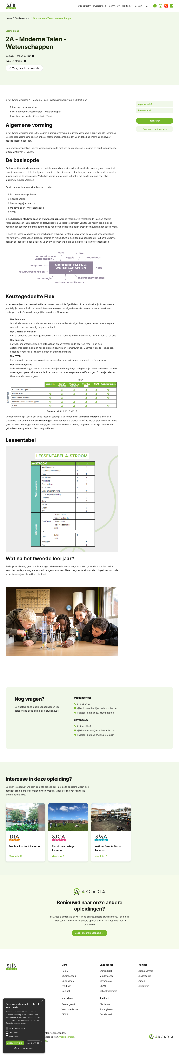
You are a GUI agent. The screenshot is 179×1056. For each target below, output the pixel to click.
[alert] (24, 1025)
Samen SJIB (106, 970)
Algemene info (145, 104)
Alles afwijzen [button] (34, 1043)
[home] (11, 5)
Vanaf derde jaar (70, 1009)
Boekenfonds (144, 975)
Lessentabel (144, 110)
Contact (138, 6)
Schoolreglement (108, 991)
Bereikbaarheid (145, 970)
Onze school (68, 981)
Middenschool (107, 975)
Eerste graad (68, 1004)
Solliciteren (143, 986)
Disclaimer (105, 1004)
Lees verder (21, 1023)
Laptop (141, 981)
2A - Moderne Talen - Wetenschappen (52, 18)
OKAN (103, 986)
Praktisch (66, 986)
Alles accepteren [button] (14, 1043)
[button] (84, 6)
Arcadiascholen (66, 1036)
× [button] (42, 1001)
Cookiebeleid (106, 1014)
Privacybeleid (107, 1009)
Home (9, 18)
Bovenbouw (106, 981)
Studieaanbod (99, 6)
